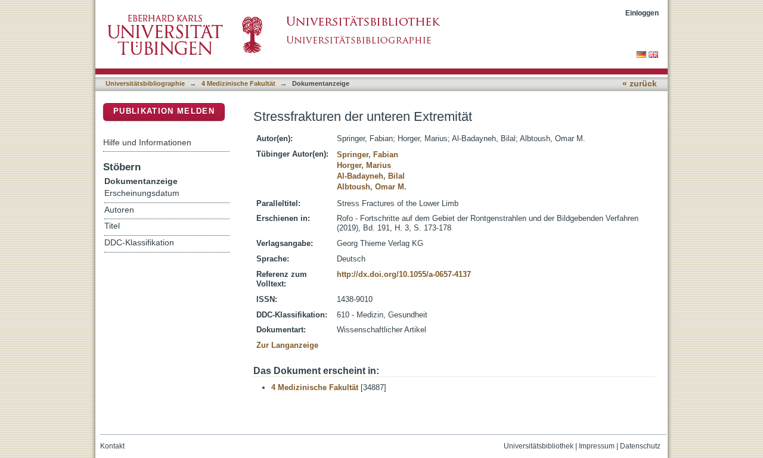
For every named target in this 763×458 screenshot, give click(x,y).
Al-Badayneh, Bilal (371, 176)
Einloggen (642, 13)
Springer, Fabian (367, 154)
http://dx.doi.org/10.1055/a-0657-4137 (404, 274)
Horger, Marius (364, 165)
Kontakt (112, 446)
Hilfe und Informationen (147, 142)
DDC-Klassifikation (139, 242)
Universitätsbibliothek (538, 446)
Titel (112, 226)
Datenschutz (640, 446)
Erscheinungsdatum (141, 193)
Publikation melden (164, 111)
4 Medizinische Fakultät (238, 83)
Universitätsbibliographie (145, 83)
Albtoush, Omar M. (372, 186)
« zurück (639, 83)
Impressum (597, 446)
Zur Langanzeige (287, 345)
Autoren (119, 209)
